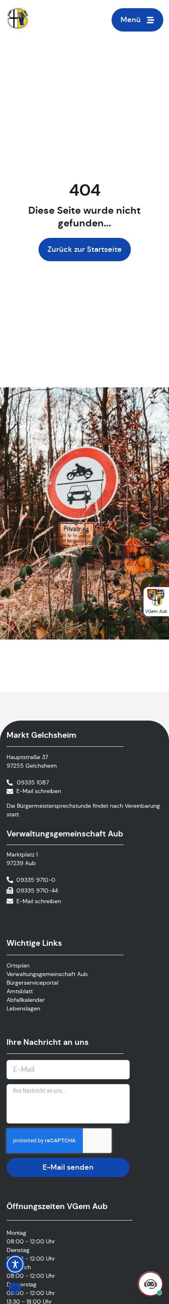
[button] (15, 1289)
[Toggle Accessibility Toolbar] (15, 1264)
